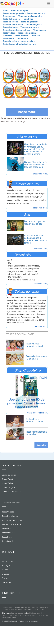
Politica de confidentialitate (19, 609)
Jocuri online (11, 465)
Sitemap (35, 607)
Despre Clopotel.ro (8, 607)
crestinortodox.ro (8, 615)
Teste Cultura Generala (12, 520)
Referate (8, 552)
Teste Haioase (8, 533)
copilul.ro (40, 613)
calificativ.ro (31, 613)
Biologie (6, 565)
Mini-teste (6, 528)
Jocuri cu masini (9, 475)
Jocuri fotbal (7, 483)
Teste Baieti (7, 541)
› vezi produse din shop (36, 412)
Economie (6, 582)
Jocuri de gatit (8, 487)
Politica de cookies (37, 609)
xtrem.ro (15, 617)
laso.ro (27, 615)
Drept (4, 578)
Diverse (5, 574)
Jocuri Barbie (8, 479)
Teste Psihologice (10, 516)
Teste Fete (7, 537)
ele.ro (17, 615)
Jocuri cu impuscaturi (11, 491)
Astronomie (7, 561)
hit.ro (22, 615)
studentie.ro (6, 617)
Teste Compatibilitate (11, 524)
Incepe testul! (27, 111)
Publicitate (20, 607)
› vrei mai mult (40, 283)
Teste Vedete (8, 512)
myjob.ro (44, 615)
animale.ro (13, 613)
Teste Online (11, 502)
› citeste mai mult (39, 173)
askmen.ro (22, 613)
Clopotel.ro (12, 3)
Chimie (5, 570)
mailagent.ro (35, 615)
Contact (28, 607)
